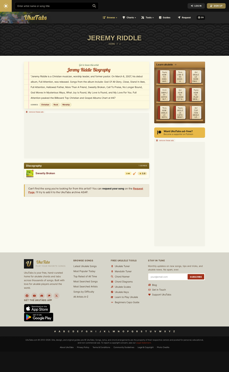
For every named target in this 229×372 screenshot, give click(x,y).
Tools (149, 17)
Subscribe (196, 277)
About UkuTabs (67, 347)
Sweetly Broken (45, 173)
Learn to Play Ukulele (126, 297)
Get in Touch (159, 289)
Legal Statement (143, 343)
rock (56, 104)
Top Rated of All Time (85, 276)
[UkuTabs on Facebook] (27, 296)
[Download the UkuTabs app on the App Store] (37, 308)
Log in (198, 6)
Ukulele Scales (123, 286)
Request (186, 17)
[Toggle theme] (6, 6)
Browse (111, 17)
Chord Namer (122, 276)
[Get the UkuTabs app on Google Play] (38, 316)
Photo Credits (163, 347)
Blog (154, 284)
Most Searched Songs (85, 281)
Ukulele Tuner (122, 266)
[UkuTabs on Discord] (42, 296)
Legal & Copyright (146, 347)
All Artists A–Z (80, 296)
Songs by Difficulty (83, 291)
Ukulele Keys (122, 292)
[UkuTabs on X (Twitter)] (56, 296)
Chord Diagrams (124, 281)
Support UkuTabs (161, 294)
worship (66, 104)
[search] (94, 5)
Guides (166, 17)
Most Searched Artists (85, 286)
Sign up (218, 6)
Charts (130, 17)
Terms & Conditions (101, 347)
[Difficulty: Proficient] (134, 173)
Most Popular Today (84, 271)
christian (45, 104)
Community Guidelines (123, 347)
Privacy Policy (83, 347)
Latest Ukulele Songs (85, 266)
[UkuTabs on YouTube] (34, 296)
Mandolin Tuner (123, 271)
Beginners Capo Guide (127, 302)
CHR (128, 173)
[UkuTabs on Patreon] (49, 296)
